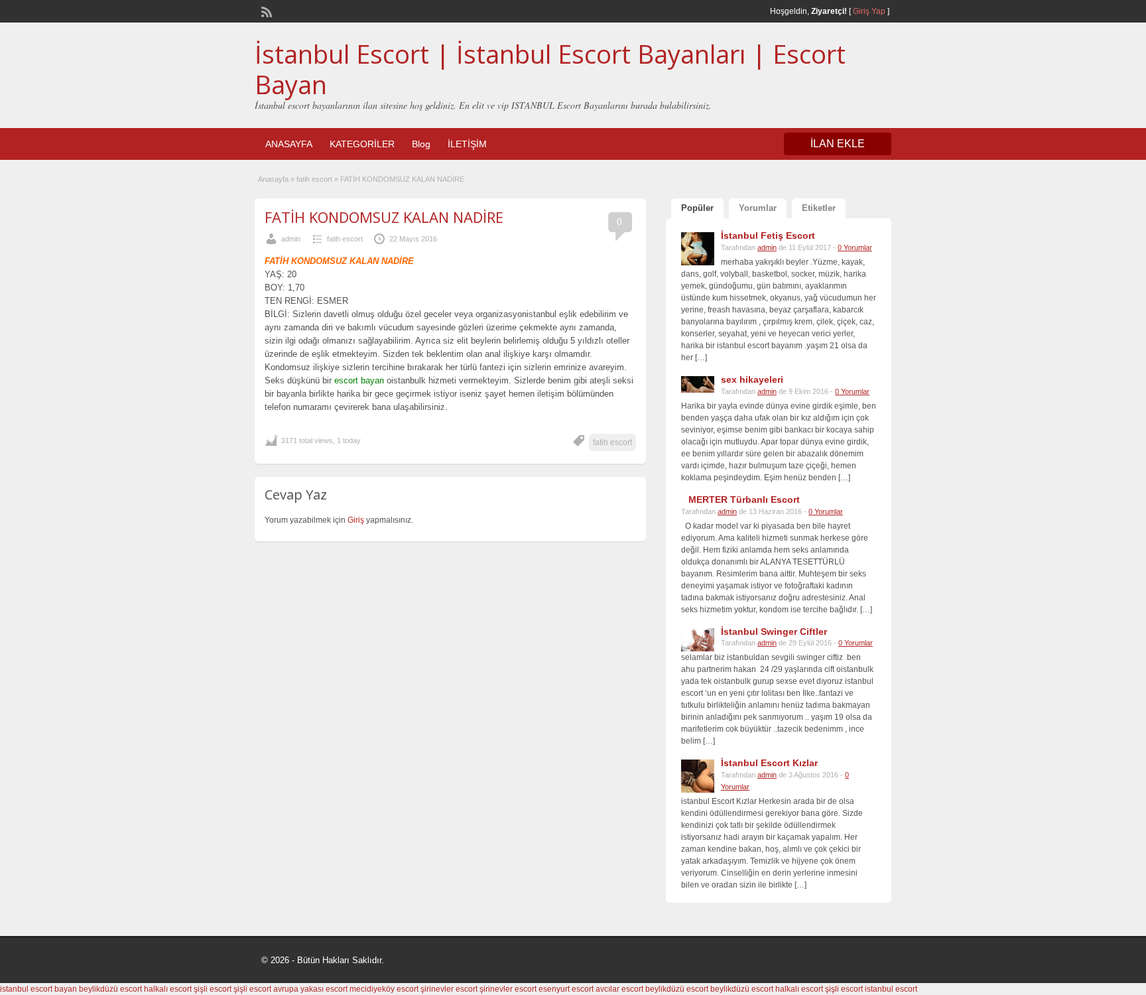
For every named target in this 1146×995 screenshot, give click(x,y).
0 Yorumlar (855, 247)
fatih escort (314, 179)
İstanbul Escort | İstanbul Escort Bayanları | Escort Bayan (550, 68)
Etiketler (819, 208)
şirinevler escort (449, 989)
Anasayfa (273, 179)
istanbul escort (891, 989)
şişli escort (212, 989)
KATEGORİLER (362, 144)
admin (290, 239)
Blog (421, 144)
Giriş (357, 520)
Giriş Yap (869, 11)
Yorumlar (758, 208)
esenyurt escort (566, 989)
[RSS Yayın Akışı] (265, 10)
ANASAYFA (288, 144)
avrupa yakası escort (310, 989)
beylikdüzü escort (110, 989)
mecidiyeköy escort (384, 989)
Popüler (697, 208)
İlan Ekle (837, 143)
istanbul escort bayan (38, 989)
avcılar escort (619, 989)
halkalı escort (168, 989)
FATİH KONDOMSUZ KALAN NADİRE (384, 217)
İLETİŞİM (467, 144)
